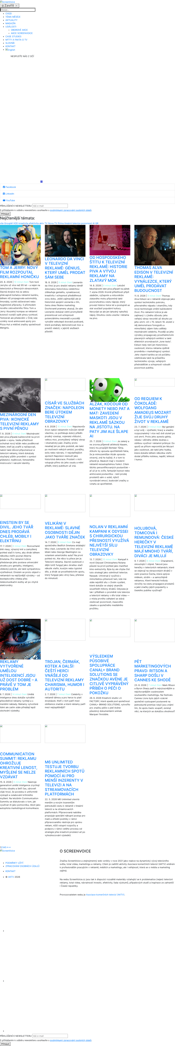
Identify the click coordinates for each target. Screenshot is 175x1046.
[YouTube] (22, 160)
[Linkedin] (22, 119)
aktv (42, 223)
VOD (16, 223)
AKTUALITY (11, 20)
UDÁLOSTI (10, 26)
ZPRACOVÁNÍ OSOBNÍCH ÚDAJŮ (22, 866)
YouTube (10, 200)
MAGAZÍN (10, 23)
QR (96, 223)
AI (94, 223)
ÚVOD (8, 13)
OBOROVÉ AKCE (19, 30)
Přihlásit (5, 214)
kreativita (24, 223)
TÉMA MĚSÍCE (13, 16)
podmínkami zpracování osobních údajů (70, 210)
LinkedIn (9, 193)
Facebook (10, 187)
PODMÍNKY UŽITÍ (14, 862)
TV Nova (49, 223)
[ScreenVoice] (7, 1)
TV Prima (59, 223)
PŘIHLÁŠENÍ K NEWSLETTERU (16, 205)
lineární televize (72, 223)
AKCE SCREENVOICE (22, 33)
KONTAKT (10, 46)
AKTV (11, 877)
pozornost (87, 223)
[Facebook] (22, 78)
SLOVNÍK (10, 43)
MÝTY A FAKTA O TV (16, 39)
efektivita (34, 223)
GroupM (8, 223)
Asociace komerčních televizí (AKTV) (105, 894)
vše (2, 223)
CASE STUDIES (13, 36)
